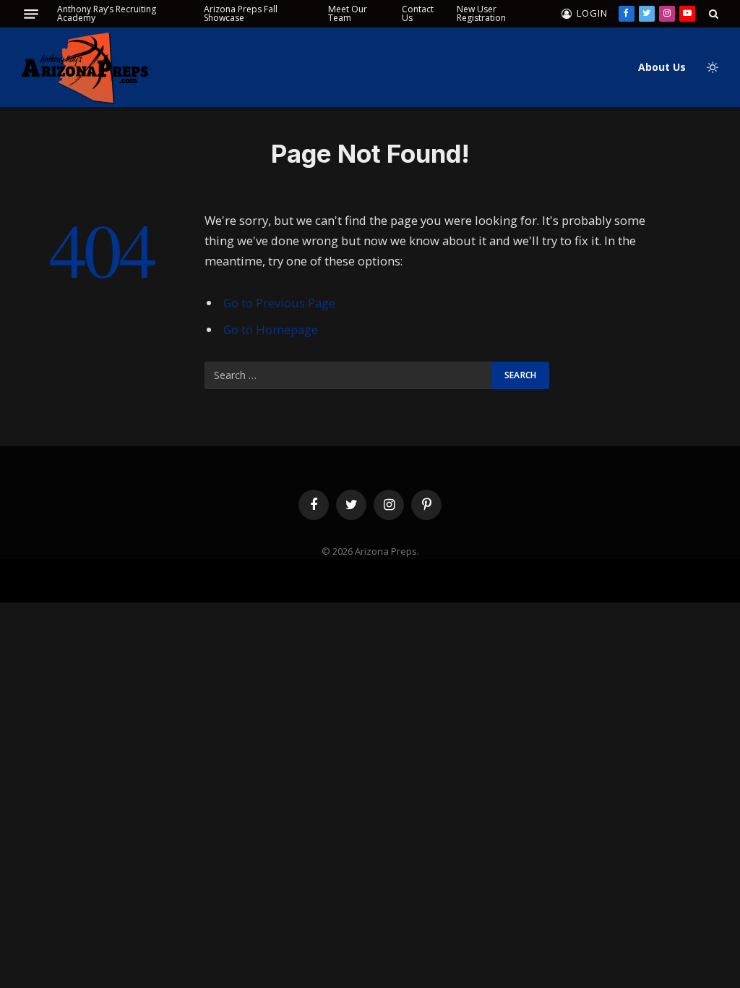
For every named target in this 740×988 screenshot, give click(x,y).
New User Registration (481, 13)
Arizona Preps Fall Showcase (241, 13)
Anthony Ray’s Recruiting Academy (106, 13)
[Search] (712, 13)
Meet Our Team (347, 13)
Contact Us (418, 13)
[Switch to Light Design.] (711, 67)
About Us (662, 67)
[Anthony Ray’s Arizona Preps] (85, 67)
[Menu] (31, 14)
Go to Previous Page (279, 302)
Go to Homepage (270, 329)
